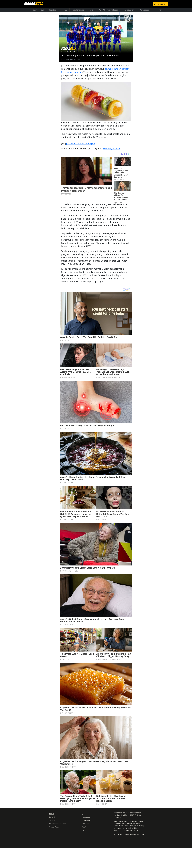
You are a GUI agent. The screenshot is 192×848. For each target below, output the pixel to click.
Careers (52, 820)
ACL (65, 10)
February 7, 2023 (111, 148)
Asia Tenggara (78, 10)
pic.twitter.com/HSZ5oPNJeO (80, 143)
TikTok (84, 827)
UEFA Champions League (108, 10)
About (51, 814)
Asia (91, 10)
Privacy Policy (54, 827)
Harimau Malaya (37, 10)
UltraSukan (129, 10)
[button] (96, 101)
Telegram (85, 830)
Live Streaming (160, 4)
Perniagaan (144, 10)
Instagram (86, 820)
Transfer (158, 10)
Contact (52, 817)
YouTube (85, 823)
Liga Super (53, 10)
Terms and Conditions (57, 823)
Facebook (86, 817)
